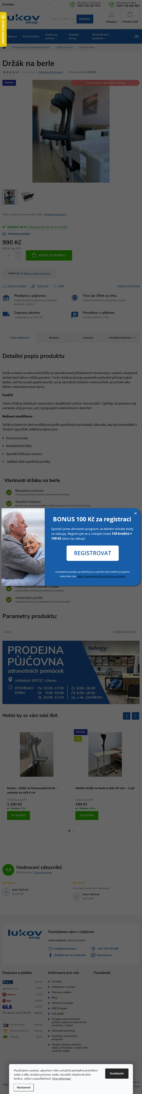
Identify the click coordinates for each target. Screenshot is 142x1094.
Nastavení (24, 1087)
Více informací (61, 1079)
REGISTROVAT (92, 553)
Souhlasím (117, 1073)
